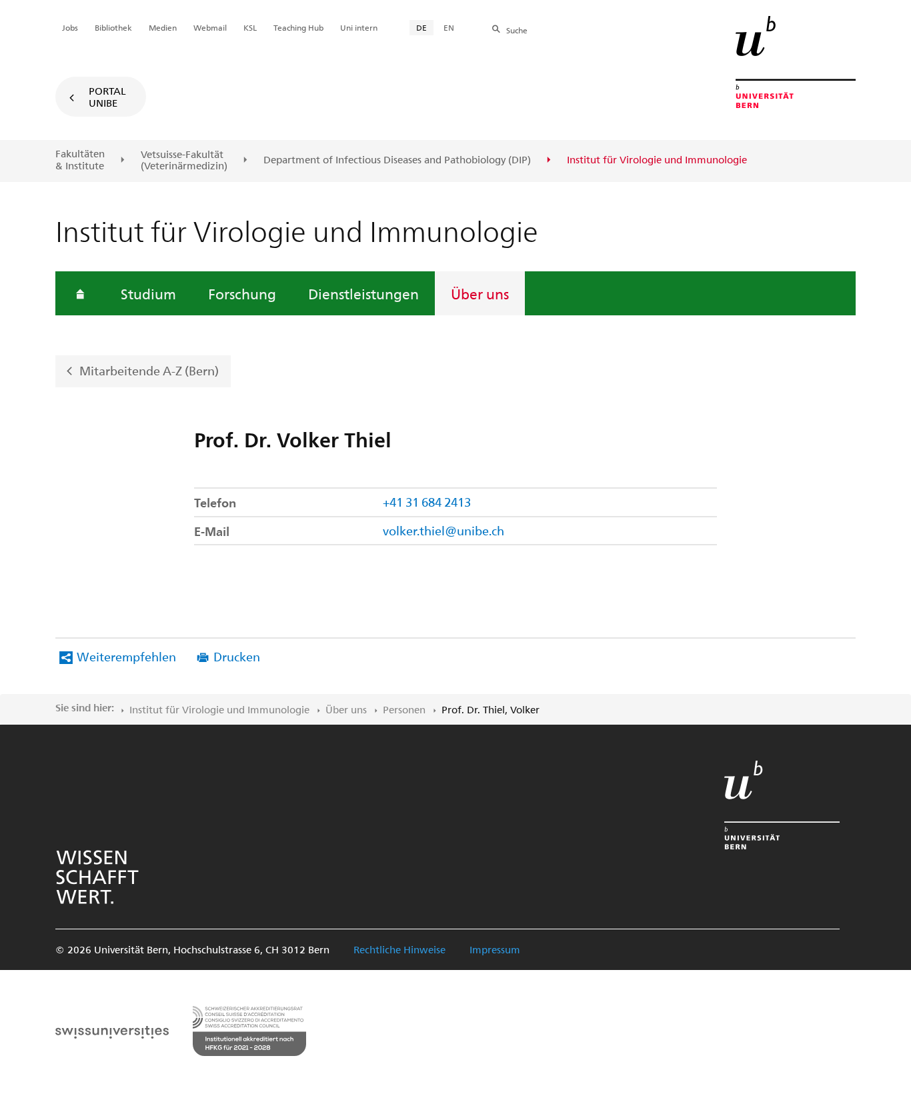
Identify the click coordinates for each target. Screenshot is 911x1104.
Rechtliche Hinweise (399, 949)
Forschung (242, 293)
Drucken (236, 656)
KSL (250, 27)
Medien (163, 27)
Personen (404, 709)
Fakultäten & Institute (80, 159)
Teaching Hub (298, 27)
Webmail (210, 27)
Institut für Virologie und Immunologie (219, 709)
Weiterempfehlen (126, 656)
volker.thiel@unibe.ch (443, 530)
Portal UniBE (107, 96)
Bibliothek (113, 27)
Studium (148, 293)
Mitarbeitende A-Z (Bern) (149, 370)
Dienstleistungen (363, 293)
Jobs (70, 27)
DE (421, 27)
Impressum (495, 949)
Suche (517, 30)
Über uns (480, 293)
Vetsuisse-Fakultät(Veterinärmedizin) (184, 160)
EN (448, 27)
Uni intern (358, 27)
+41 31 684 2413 (427, 501)
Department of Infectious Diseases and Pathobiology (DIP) (397, 160)
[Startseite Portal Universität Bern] (796, 62)
